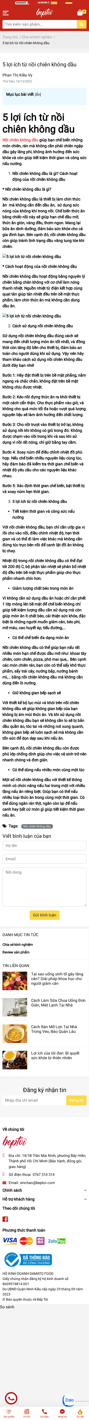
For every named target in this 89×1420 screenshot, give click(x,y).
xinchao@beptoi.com (37, 1183)
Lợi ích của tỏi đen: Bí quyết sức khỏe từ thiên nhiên (55, 1055)
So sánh (7, 1307)
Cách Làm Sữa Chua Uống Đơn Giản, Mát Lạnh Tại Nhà (58, 1002)
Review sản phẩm (15, 952)
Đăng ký (76, 1100)
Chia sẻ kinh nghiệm (17, 945)
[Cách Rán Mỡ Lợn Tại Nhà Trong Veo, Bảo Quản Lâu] (14, 1033)
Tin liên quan (15, 965)
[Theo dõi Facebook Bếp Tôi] (5, 1219)
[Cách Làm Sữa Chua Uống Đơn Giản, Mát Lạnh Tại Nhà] (14, 1007)
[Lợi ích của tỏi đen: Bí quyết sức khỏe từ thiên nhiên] (14, 1060)
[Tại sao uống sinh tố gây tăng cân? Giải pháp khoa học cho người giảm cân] (14, 981)
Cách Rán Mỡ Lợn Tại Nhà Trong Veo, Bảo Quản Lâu (54, 1029)
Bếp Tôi (42, 1299)
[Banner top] (44, 2)
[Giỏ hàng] (80, 13)
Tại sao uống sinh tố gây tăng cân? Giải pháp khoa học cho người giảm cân (57, 979)
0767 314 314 (43, 1174)
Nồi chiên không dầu (37, 826)
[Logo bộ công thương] (27, 1259)
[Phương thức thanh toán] (34, 1241)
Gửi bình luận (44, 915)
